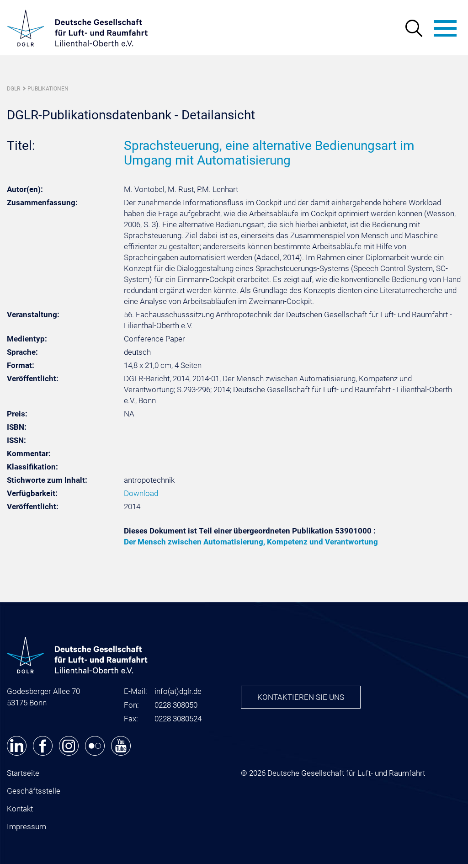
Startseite (23, 773)
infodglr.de (178, 691)
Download (141, 493)
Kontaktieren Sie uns (300, 697)
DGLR (13, 88)
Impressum (26, 826)
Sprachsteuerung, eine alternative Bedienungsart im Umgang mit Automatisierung (269, 153)
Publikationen (48, 88)
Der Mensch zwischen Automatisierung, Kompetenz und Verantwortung (251, 541)
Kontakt (20, 808)
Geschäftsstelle (33, 790)
